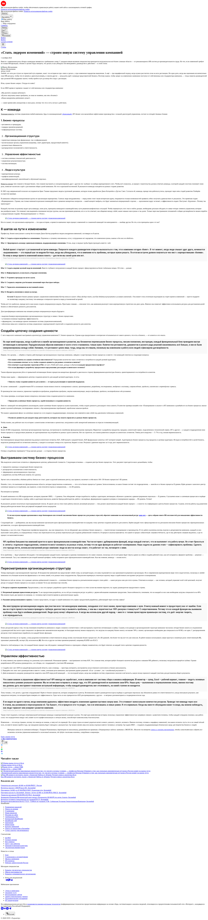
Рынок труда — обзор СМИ (11, 769)
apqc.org (142, 515)
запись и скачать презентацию (162, 730)
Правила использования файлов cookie (38, 11)
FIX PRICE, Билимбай (58, 793)
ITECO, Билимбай (41, 799)
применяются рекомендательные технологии (43, 904)
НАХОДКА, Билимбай (31, 795)
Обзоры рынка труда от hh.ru (11, 765)
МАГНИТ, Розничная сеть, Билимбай (37, 790)
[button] (3, 38)
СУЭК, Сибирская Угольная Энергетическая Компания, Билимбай (69, 801)
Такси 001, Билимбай (28, 788)
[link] (4, 32)
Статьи (3, 47)
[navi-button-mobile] (3, 44)
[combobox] (10, 913)
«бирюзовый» (67, 114)
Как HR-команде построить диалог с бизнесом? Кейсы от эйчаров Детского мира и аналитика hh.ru (38, 777)
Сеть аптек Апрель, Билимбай (65, 797)
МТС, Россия (37, 785)
